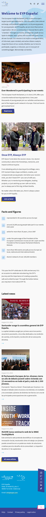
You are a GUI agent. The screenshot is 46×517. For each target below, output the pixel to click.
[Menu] (42, 3)
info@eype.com (12, 492)
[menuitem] (30, 4)
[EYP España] (23, 3)
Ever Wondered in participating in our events (22, 90)
